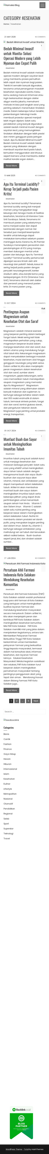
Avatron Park (16, 874)
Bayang (8, 1057)
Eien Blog (23, 916)
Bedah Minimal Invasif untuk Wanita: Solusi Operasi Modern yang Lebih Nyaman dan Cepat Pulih (22, 56)
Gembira (17, 1079)
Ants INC (19, 868)
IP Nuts (21, 967)
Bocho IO (14, 983)
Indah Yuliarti (17, 1044)
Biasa (17, 1060)
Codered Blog (16, 945)
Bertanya (8, 1047)
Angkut (7, 1054)
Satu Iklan (40, 1035)
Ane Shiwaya (19, 942)
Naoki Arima (25, 986)
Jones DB (13, 996)
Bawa (19, 1057)
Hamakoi (40, 903)
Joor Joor (8, 951)
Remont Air (12, 986)
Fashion (7, 744)
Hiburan (7, 764)
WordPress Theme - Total (17, 1149)
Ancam (39, 1051)
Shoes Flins (18, 948)
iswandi (19, 1009)
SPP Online (17, 929)
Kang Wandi (10, 1019)
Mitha (30, 890)
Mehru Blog (28, 884)
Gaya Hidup (10, 754)
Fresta (34, 894)
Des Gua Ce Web (26, 990)
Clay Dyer (25, 983)
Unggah (22, 1070)
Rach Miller (9, 926)
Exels (26, 926)
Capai (14, 1070)
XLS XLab (20, 974)
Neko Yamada (18, 858)
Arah (19, 1054)
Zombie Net (9, 913)
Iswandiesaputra (32, 1009)
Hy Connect (20, 903)
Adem (38, 1063)
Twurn (14, 877)
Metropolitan (10, 793)
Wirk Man (35, 1003)
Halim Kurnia (32, 1041)
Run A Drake (30, 980)
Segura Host (19, 935)
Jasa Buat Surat (12, 906)
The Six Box (19, 964)
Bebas (37, 1057)
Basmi (31, 1054)
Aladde (23, 897)
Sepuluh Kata (31, 1086)
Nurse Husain (16, 910)
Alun (11, 1051)
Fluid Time (28, 945)
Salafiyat (8, 881)
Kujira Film (28, 938)
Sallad (31, 916)
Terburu (31, 1060)
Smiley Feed (29, 929)
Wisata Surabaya (27, 996)
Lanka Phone (36, 849)
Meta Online (10, 890)
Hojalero (39, 913)
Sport (6, 823)
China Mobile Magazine (28, 922)
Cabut (39, 1060)
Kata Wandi (17, 1015)
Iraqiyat (38, 945)
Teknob (26, 999)
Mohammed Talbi (34, 948)
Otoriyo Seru (31, 967)
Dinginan (8, 1076)
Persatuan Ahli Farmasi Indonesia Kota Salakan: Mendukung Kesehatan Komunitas (19, 577)
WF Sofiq (39, 916)
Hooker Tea (9, 938)
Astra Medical (32, 964)
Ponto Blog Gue (21, 951)
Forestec (34, 983)
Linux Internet (10, 990)
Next (36, 700)
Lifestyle (8, 789)
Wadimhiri (9, 868)
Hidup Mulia (9, 922)
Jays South (24, 894)
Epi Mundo (23, 877)
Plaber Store (10, 862)
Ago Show (35, 919)
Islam (6, 774)
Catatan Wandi (32, 1015)
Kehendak (15, 1083)
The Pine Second (30, 932)
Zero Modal (22, 862)
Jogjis (15, 894)
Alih (15, 1051)
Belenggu (8, 1060)
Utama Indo (32, 900)
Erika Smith (15, 932)
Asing (14, 1054)
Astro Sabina (29, 874)
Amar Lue (39, 938)
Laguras (19, 926)
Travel (7, 838)
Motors (7, 846)
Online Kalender (29, 954)
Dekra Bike (15, 954)
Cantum (8, 1063)
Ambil (21, 1051)
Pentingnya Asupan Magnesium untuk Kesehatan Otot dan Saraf (21, 316)
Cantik (7, 739)
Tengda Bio (32, 935)
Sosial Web (15, 1035)
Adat (39, 1047)
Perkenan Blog (18, 1089)
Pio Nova (8, 948)
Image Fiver (16, 849)
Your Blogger (28, 1035)
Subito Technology (29, 855)
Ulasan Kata (10, 1073)
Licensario (34, 961)
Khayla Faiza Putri (13, 1012)
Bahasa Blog (32, 1089)
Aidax (11, 903)
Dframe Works (23, 865)
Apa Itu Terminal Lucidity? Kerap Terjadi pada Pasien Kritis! (21, 188)
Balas (37, 1054)
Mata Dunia (16, 999)
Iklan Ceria (18, 881)
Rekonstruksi (23, 919)
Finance (8, 749)
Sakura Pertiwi (18, 1041)
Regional (8, 813)
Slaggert (32, 897)
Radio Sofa (9, 1009)
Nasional (8, 798)
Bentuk (23, 1060)
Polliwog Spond (11, 855)
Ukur (43, 1070)
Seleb (6, 818)
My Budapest (17, 980)
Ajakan (30, 1063)
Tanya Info (20, 1095)
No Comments (40, 37)
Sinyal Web (18, 1031)
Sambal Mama (17, 900)
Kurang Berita (23, 1028)
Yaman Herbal (32, 974)
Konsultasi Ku (17, 1086)
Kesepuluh (26, 1083)
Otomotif (8, 803)
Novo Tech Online (25, 913)
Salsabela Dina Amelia (28, 1025)
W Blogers (30, 881)
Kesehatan (10, 68)
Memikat (8, 1079)
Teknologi (8, 833)
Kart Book (34, 926)
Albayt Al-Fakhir (29, 871)
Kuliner (7, 783)
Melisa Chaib (27, 887)
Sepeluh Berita (23, 1092)
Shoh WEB (37, 910)
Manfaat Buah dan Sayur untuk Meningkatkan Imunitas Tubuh (20, 444)
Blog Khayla (18, 1022)
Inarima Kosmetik (20, 961)
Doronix (7, 852)
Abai (6, 1051)
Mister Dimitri (10, 919)
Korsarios (31, 958)
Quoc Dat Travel (12, 871)
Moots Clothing (28, 906)
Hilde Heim (37, 865)
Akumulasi (29, 1051)
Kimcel (25, 849)
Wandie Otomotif (26, 1019)
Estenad (31, 903)
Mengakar (9, 1067)
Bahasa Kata (10, 1099)
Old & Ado (14, 970)
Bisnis (6, 734)
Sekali (6, 1083)
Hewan (7, 759)
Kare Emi (8, 942)
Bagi (25, 1054)
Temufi (19, 938)
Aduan (23, 1063)
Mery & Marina (11, 916)
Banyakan (18, 1076)
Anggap (25, 1067)
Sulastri (27, 910)
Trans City (36, 999)
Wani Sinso (14, 897)
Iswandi (26, 1012)
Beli (14, 1057)
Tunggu (37, 1070)
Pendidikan (9, 808)
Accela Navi (10, 865)
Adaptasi (32, 1047)
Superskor (8, 828)
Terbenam (27, 1057)
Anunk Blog (16, 846)
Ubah (29, 1070)
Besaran (28, 1076)
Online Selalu (24, 1038)
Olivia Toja (15, 887)
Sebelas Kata (10, 1038)
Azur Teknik (28, 846)
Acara (24, 1047)
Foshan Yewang (35, 858)
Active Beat (9, 977)
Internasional (10, 769)
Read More (11, 165)
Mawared (21, 958)
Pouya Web (32, 942)
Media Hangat (33, 1095)
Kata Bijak (22, 890)
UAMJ (12, 974)
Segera (36, 1079)
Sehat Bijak (38, 1044)
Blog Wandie (10, 1025)
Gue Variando (27, 970)
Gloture (7, 929)
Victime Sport (10, 967)
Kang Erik (8, 1003)
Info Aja (28, 1044)
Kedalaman (39, 1076)
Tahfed (27, 1003)
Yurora (38, 887)
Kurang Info (9, 1028)
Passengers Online (33, 868)
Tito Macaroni (24, 993)
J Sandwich (37, 986)
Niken (11, 1006)
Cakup (16, 1063)
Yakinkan (27, 1079)
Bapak (35, 1073)
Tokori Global (22, 977)
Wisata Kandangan (35, 1022)
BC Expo (34, 951)
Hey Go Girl (17, 852)
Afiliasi (17, 1047)
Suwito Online (22, 1006)
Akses (17, 1067)
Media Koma (31, 1031)
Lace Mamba (30, 852)
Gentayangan (24, 1073)
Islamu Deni (17, 884)
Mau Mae (18, 1003)
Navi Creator (35, 1006)
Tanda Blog (9, 1092)
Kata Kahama (36, 877)
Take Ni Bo (34, 862)
